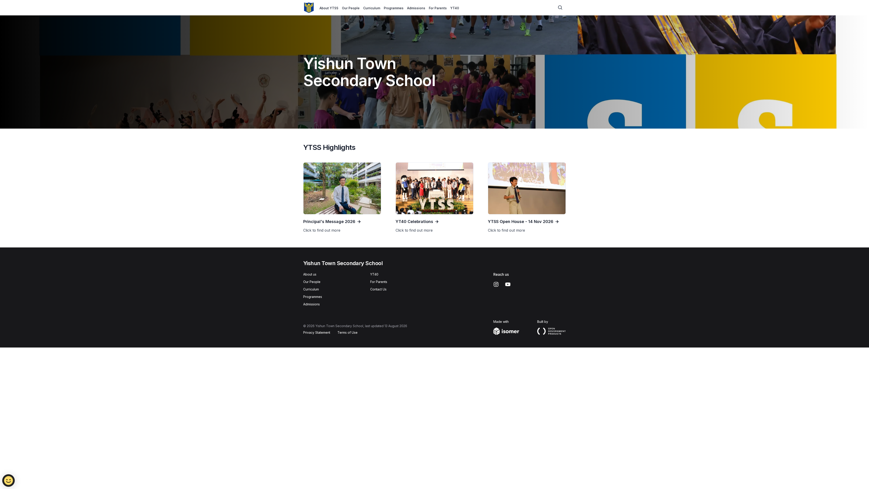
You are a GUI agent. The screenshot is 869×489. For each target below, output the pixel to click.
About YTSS (329, 8)
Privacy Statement (316, 332)
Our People (351, 8)
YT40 (454, 8)
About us (309, 274)
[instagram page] (496, 284)
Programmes (393, 8)
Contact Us (378, 289)
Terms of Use (347, 332)
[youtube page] (508, 284)
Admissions (416, 8)
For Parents (438, 8)
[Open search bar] (560, 7)
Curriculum (371, 8)
